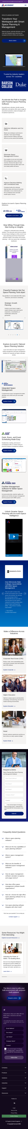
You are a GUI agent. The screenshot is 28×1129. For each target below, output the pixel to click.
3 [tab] (13, 334)
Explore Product (7, 401)
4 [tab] (15, 334)
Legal (14, 1108)
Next (25, 318)
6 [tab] (19, 334)
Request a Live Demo (13, 215)
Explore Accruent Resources (10, 938)
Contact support (13, 916)
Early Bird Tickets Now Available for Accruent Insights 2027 (12, 1)
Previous (3, 318)
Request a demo (12, 998)
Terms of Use (12, 806)
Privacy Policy (14, 1112)
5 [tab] (17, 334)
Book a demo (12, 40)
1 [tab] (8, 334)
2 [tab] (10, 334)
